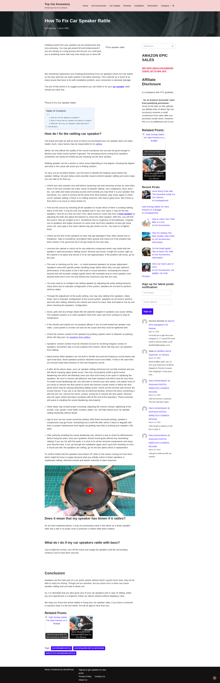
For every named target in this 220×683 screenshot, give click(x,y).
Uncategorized (161, 200)
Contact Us (100, 676)
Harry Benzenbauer (158, 381)
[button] (170, 5)
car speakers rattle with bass (89, 648)
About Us (83, 680)
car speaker (118, 86)
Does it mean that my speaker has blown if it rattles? (71, 120)
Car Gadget (114, 6)
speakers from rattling (80, 337)
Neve (47, 669)
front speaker (125, 214)
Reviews (127, 6)
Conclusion (53, 126)
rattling (99, 144)
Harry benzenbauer (158, 408)
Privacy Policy (85, 676)
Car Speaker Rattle (61, 648)
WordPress (68, 669)
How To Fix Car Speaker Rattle (60, 653)
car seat (163, 273)
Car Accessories (98, 6)
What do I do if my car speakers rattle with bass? (70, 123)
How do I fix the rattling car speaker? (65, 117)
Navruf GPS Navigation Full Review (161, 325)
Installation (139, 6)
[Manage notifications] (214, 678)
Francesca (51, 28)
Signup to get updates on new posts (92, 671)
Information (152, 6)
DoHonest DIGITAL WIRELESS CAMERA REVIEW (159, 388)
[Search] (173, 6)
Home (85, 6)
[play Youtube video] (90, 490)
